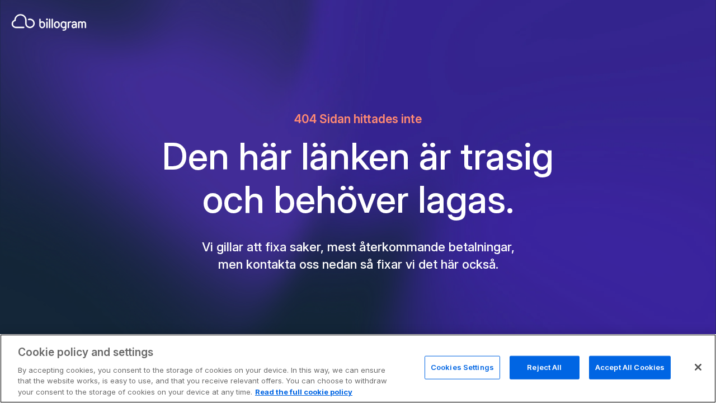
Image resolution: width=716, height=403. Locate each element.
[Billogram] (49, 22)
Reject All (544, 367)
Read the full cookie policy (303, 391)
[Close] (698, 367)
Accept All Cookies (630, 367)
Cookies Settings (462, 367)
